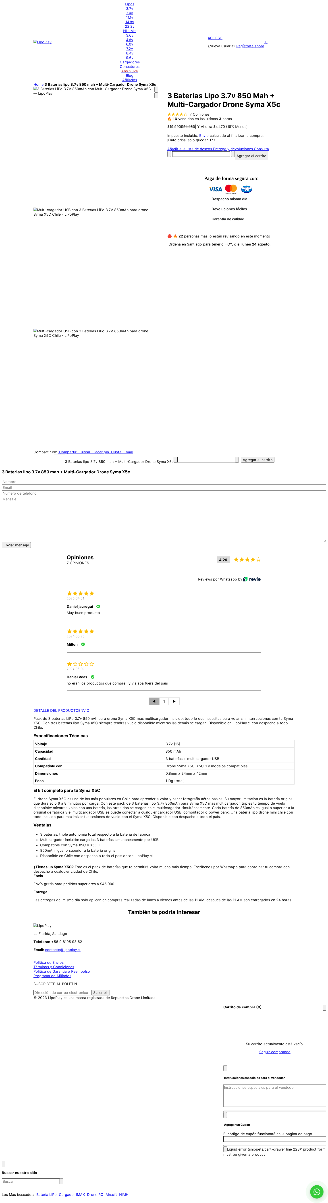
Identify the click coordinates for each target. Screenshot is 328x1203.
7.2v (129, 48)
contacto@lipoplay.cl (63, 949)
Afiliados (129, 80)
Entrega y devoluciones (232, 149)
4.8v (129, 39)
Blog (129, 75)
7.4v (129, 13)
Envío (204, 135)
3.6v (129, 35)
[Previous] (156, 89)
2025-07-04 (75, 598)
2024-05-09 (75, 669)
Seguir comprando (275, 1052)
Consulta (261, 149)
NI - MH (129, 31)
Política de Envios (48, 962)
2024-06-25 (75, 636)
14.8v (129, 22)
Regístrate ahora (250, 46)
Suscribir (100, 992)
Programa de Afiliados (52, 976)
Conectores (129, 66)
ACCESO (215, 38)
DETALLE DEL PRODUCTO (55, 710)
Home (38, 84)
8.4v (129, 53)
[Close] (324, 1008)
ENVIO (83, 710)
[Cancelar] (225, 1068)
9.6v (129, 57)
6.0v (129, 44)
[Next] (156, 95)
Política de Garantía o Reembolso (61, 971)
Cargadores (130, 62)
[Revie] (251, 579)
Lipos (129, 4)
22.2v (130, 26)
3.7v (129, 8)
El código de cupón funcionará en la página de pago (267, 1134)
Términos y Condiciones (53, 967)
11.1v (129, 17)
